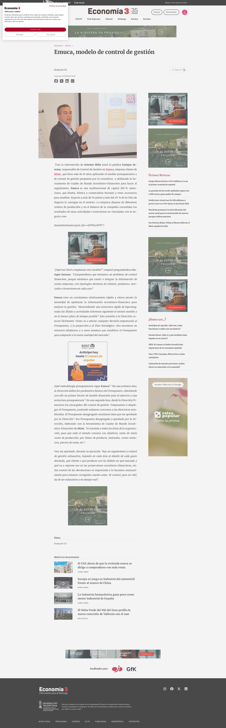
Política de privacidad (57, 6)
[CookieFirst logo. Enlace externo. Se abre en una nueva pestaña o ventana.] (12, 8)
